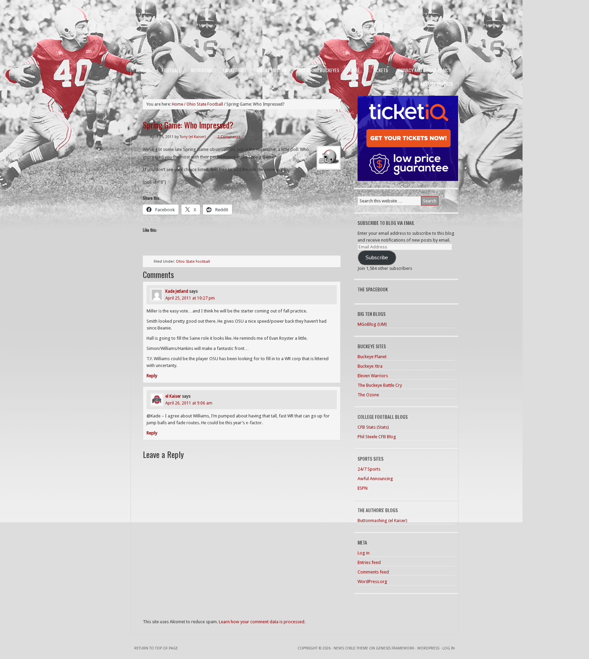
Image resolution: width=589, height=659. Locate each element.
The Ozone (368, 394)
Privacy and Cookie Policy (424, 70)
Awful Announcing (375, 478)
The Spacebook (373, 289)
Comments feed (373, 571)
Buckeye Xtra (370, 366)
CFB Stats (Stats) (373, 427)
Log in (363, 552)
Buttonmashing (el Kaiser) (382, 520)
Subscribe (376, 257)
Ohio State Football (193, 261)
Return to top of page (156, 648)
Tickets (380, 70)
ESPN (362, 488)
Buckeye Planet (372, 356)
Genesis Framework (395, 648)
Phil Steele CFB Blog (377, 436)
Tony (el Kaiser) (193, 137)
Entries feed (369, 562)
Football (171, 70)
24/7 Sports (369, 469)
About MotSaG (271, 70)
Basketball (234, 70)
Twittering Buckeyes (318, 70)
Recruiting (202, 70)
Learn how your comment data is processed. (262, 621)
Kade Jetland (176, 291)
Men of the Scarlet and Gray (294, 18)
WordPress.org (372, 581)
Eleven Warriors (373, 375)
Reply (152, 375)
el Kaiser (173, 396)
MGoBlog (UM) (372, 324)
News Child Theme (351, 648)
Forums (143, 70)
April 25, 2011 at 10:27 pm (190, 298)
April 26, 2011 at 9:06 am (188, 403)
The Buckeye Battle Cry (380, 385)
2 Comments (229, 137)
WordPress (428, 648)
